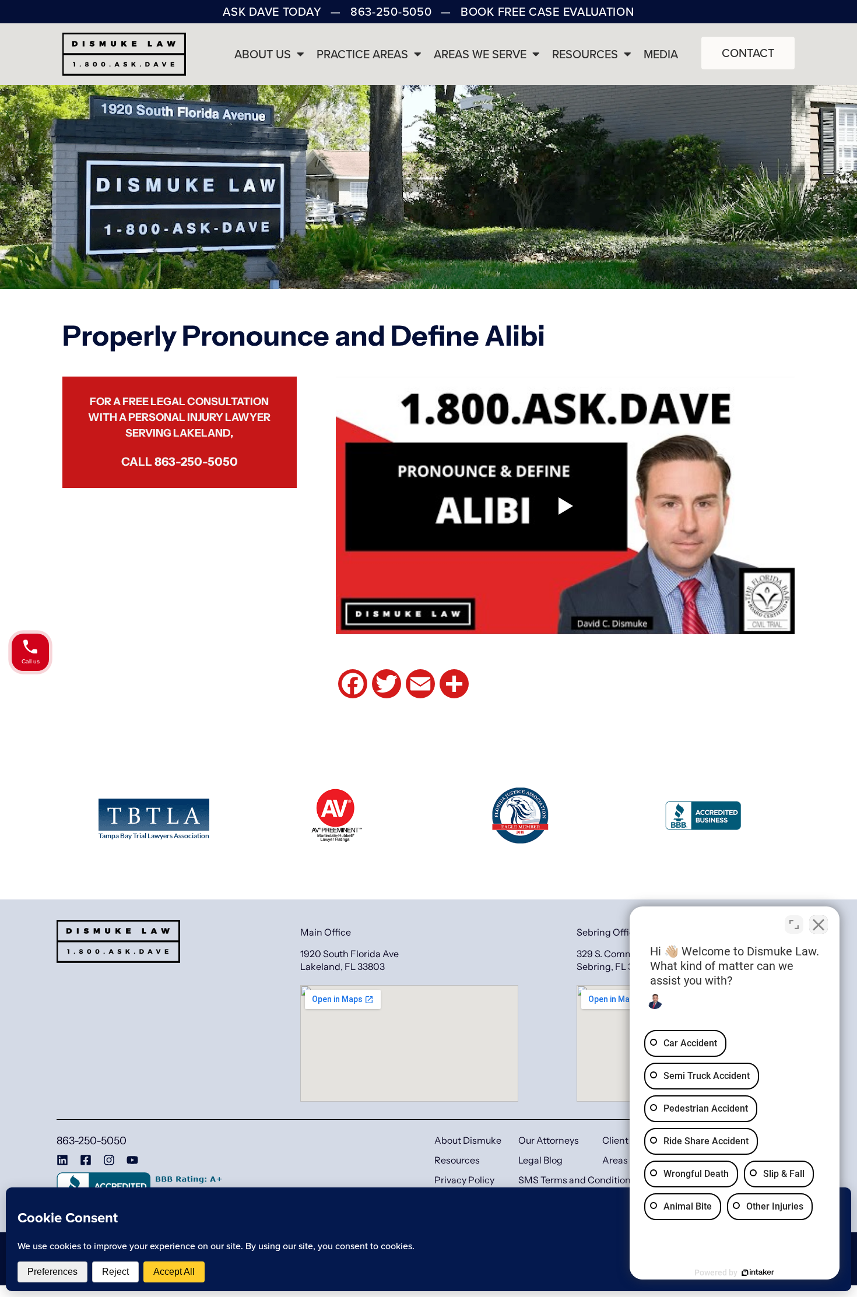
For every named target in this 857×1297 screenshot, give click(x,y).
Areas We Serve (480, 53)
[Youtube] (132, 1160)
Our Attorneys (548, 1140)
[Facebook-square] (86, 1160)
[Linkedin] (62, 1160)
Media (661, 53)
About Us (262, 53)
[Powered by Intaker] (757, 1272)
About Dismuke (467, 1140)
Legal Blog (540, 1160)
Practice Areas (362, 53)
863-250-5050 (196, 462)
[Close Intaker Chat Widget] (818, 924)
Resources (585, 53)
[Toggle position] (794, 924)
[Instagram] (109, 1160)
